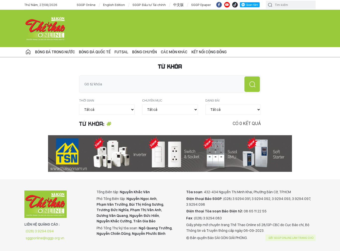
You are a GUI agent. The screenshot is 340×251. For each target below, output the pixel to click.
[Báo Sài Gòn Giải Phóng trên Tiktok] (235, 5)
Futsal (121, 52)
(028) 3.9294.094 (40, 231)
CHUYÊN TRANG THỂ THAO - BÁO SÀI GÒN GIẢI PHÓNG (45, 28)
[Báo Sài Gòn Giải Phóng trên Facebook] (219, 5)
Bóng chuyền (144, 52)
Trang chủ (28, 52)
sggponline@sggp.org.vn (45, 238)
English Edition (114, 5)
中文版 (178, 5)
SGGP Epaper (201, 5)
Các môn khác (174, 52)
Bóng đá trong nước (55, 52)
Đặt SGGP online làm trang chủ (291, 238)
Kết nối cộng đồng (209, 52)
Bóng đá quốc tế (95, 52)
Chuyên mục (152, 100)
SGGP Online (86, 5)
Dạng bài (212, 100)
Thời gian (86, 100)
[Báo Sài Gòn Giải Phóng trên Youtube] (227, 5)
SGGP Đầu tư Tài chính (149, 5)
